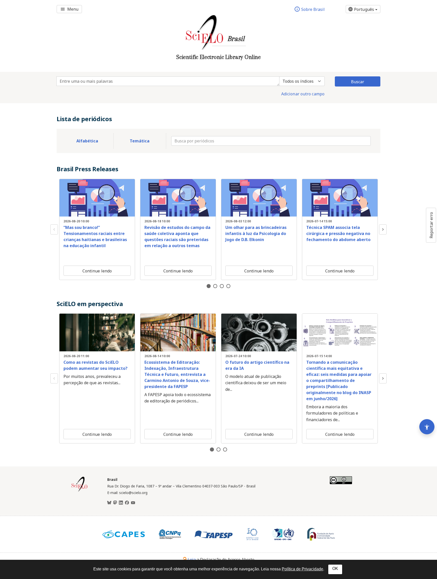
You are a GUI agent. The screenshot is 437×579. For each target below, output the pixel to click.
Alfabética (87, 141)
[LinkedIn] (121, 503)
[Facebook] (127, 503)
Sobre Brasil (309, 9)
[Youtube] (133, 503)
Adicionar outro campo (302, 94)
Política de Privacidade (302, 569)
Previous (54, 229)
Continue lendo (97, 271)
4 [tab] (228, 286)
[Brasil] (218, 65)
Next (383, 229)
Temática (139, 141)
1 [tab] (209, 286)
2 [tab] (215, 286)
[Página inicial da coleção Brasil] (79, 491)
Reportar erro (431, 225)
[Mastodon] (115, 503)
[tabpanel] (97, 229)
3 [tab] (222, 286)
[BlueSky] (109, 503)
